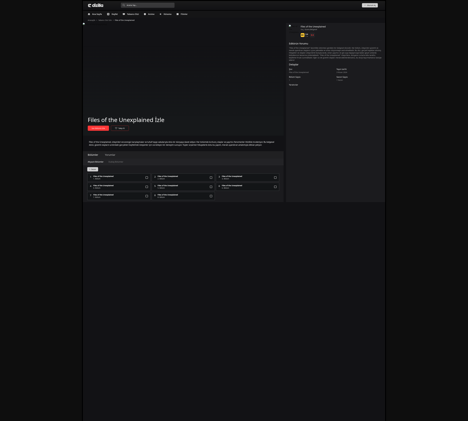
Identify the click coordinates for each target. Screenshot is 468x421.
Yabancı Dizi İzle (105, 20)
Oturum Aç (371, 5)
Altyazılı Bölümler (96, 161)
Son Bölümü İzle (98, 128)
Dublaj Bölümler (115, 161)
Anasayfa (91, 20)
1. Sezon (92, 169)
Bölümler (93, 154)
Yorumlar (110, 154)
